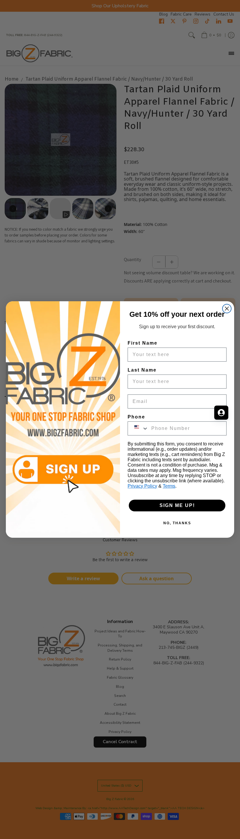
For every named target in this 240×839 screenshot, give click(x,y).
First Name (142, 343)
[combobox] (138, 428)
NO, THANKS (177, 523)
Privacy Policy (142, 486)
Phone (136, 416)
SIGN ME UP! (177, 505)
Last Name (142, 369)
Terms (169, 486)
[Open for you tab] (221, 413)
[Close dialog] (226, 308)
